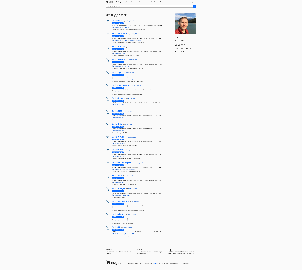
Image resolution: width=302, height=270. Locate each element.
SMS (123, 92)
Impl (130, 40)
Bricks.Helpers (118, 98)
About (141, 263)
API (130, 66)
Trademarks (185, 263)
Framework (128, 234)
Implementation (136, 40)
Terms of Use (148, 263)
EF (125, 53)
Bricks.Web (117, 175)
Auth (123, 156)
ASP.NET (124, 66)
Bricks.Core (117, 21)
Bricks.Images (118, 188)
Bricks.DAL (117, 124)
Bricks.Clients (118, 214)
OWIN (123, 143)
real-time (128, 169)
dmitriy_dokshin (130, 21)
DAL (123, 53)
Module (127, 27)
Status (139, 250)
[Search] (194, 6)
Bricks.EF (116, 227)
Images (124, 195)
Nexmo (126, 92)
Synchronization (126, 79)
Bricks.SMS (117, 111)
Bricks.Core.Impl (119, 33)
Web (127, 66)
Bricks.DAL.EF (118, 46)
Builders (119, 27)
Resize (127, 195)
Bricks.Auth (117, 150)
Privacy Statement (175, 263)
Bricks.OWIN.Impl (120, 201)
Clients (123, 169)
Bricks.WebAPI (118, 59)
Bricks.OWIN (118, 137)
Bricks (115, 27)
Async (132, 79)
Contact (109, 250)
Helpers (124, 105)
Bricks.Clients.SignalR (122, 163)
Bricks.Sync (117, 72)
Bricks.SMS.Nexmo (120, 85)
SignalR (133, 169)
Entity (123, 234)
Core (123, 27)
